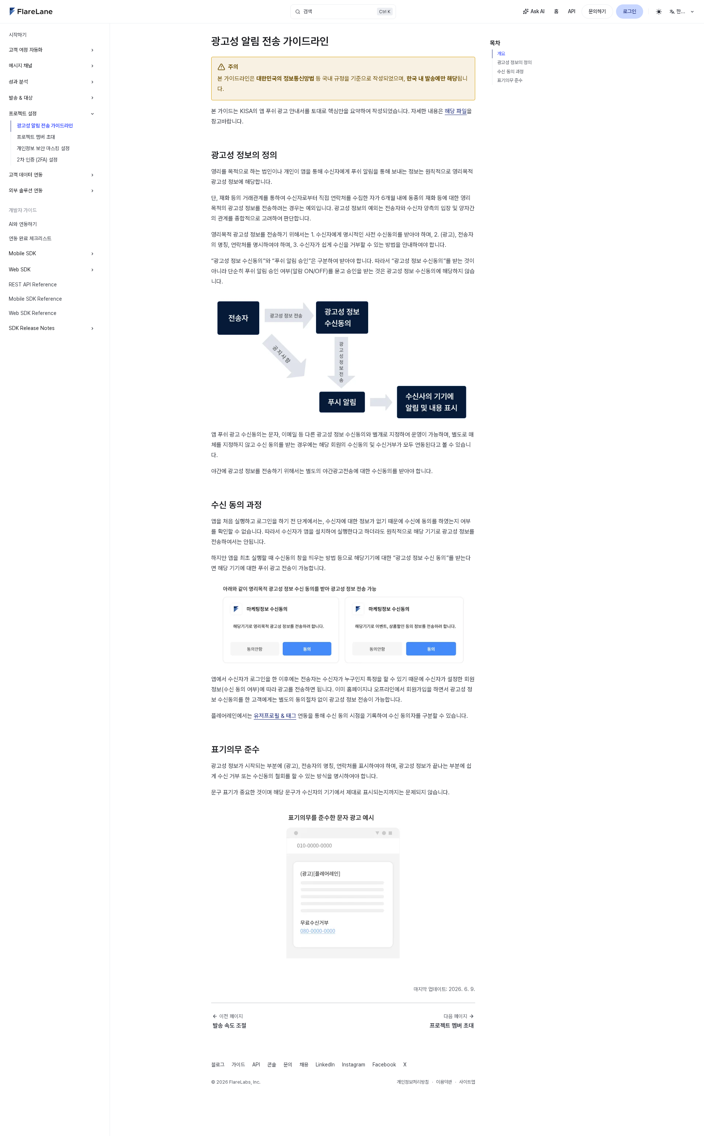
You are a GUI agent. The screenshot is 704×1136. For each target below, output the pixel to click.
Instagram (353, 1065)
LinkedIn (325, 1065)
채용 (304, 1065)
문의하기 (597, 11)
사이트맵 (467, 1082)
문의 (287, 1065)
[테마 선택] (659, 11)
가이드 (238, 1065)
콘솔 (271, 1065)
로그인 (629, 11)
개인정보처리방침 (413, 1082)
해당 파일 (456, 111)
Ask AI (537, 11)
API (571, 11)
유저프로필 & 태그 (275, 715)
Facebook (384, 1065)
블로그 (217, 1065)
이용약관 (444, 1082)
